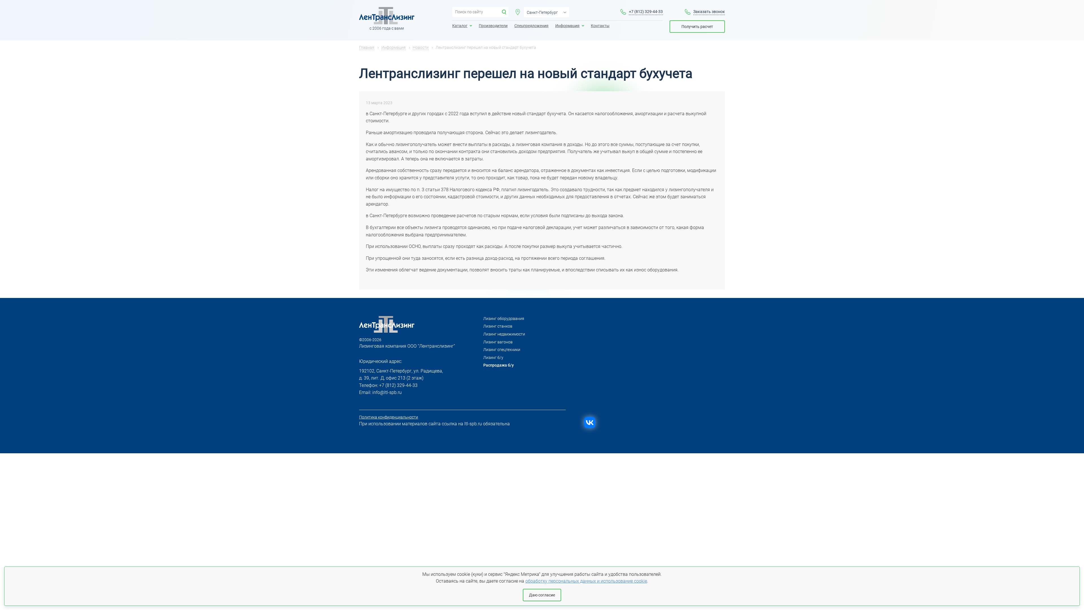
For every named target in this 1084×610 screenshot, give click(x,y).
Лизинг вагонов (498, 342)
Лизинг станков (497, 326)
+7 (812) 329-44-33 (646, 11)
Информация (567, 25)
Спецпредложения (531, 25)
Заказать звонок (709, 11)
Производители (493, 25)
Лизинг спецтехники (501, 349)
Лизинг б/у (493, 357)
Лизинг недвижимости (504, 334)
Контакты (600, 25)
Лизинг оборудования (503, 318)
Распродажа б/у (498, 365)
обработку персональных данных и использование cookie (586, 581)
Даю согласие (542, 595)
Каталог (459, 25)
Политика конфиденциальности (388, 417)
